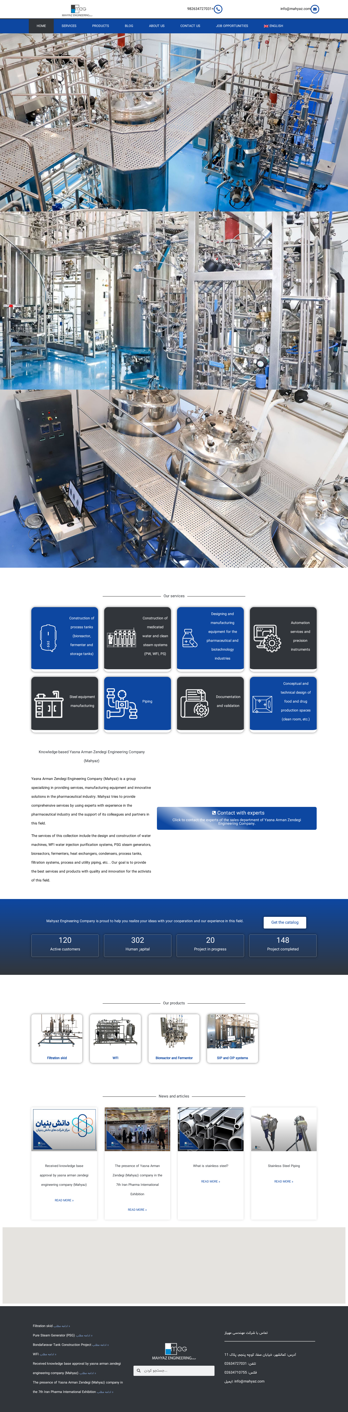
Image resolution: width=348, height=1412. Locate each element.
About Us (157, 26)
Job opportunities (232, 26)
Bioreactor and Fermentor (174, 1058)
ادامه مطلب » (61, 1326)
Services (69, 26)
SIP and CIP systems (232, 1058)
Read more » (64, 1201)
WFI (115, 1058)
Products (100, 26)
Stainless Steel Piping (284, 1166)
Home (41, 26)
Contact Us (190, 26)
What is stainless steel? (210, 1166)
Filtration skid (57, 1058)
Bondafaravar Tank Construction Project (62, 1345)
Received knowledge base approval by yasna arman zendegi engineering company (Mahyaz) (64, 1175)
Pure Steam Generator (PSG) (54, 1335)
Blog (129, 26)
